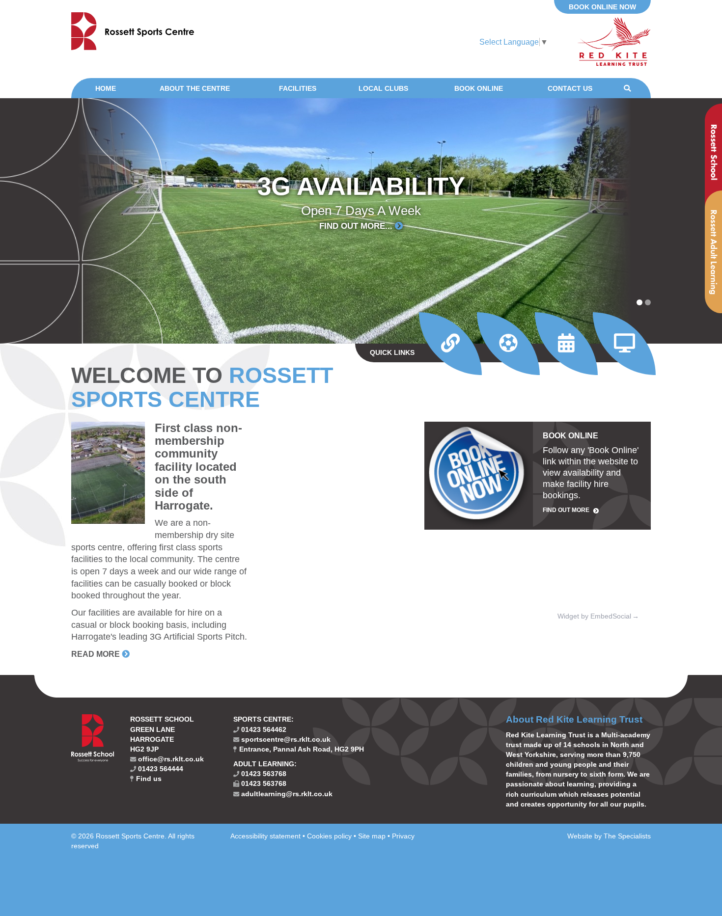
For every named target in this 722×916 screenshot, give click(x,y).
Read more (95, 654)
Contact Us (570, 88)
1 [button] (639, 302)
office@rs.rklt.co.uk (170, 759)
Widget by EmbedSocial (594, 616)
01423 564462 (262, 729)
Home (105, 88)
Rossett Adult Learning (713, 251)
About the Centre (195, 88)
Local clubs (383, 88)
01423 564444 (159, 769)
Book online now (602, 7)
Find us (148, 778)
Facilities (297, 88)
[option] (361, 221)
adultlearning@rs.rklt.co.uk (286, 794)
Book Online (478, 88)
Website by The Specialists (609, 836)
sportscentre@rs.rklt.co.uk (285, 739)
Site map (372, 836)
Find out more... (357, 226)
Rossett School (713, 154)
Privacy (403, 836)
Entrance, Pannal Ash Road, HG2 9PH (300, 749)
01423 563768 (262, 774)
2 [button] (648, 302)
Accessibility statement (265, 836)
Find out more (566, 510)
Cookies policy (329, 836)
